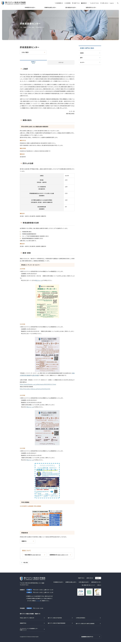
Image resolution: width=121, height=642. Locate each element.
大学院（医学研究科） (80, 618)
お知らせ (99, 585)
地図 (43, 583)
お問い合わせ (105, 3)
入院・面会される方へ (70, 7)
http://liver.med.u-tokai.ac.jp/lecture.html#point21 (35, 389)
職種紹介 (85, 3)
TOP (21, 27)
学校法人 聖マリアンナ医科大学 (27, 618)
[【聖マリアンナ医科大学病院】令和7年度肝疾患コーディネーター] (47, 317)
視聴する (24, 541)
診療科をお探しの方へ (50, 7)
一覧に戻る (25, 562)
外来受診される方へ (30, 7)
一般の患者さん (32, 555)
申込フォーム (38, 280)
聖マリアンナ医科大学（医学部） (55, 618)
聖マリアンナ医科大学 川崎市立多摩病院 (85, 623)
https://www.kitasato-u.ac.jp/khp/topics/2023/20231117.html (38, 384)
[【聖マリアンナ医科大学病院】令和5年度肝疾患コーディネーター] (47, 371)
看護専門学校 (23, 623)
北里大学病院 (35, 375)
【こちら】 (38, 600)
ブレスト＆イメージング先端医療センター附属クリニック (29, 629)
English (112, 3)
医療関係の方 (59, 555)
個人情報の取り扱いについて (88, 585)
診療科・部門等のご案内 (29, 27)
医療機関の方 (59, 3)
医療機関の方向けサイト (87, 637)
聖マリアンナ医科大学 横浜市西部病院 (56, 623)
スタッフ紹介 (25, 52)
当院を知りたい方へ (91, 7)
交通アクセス (76, 3)
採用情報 (68, 3)
